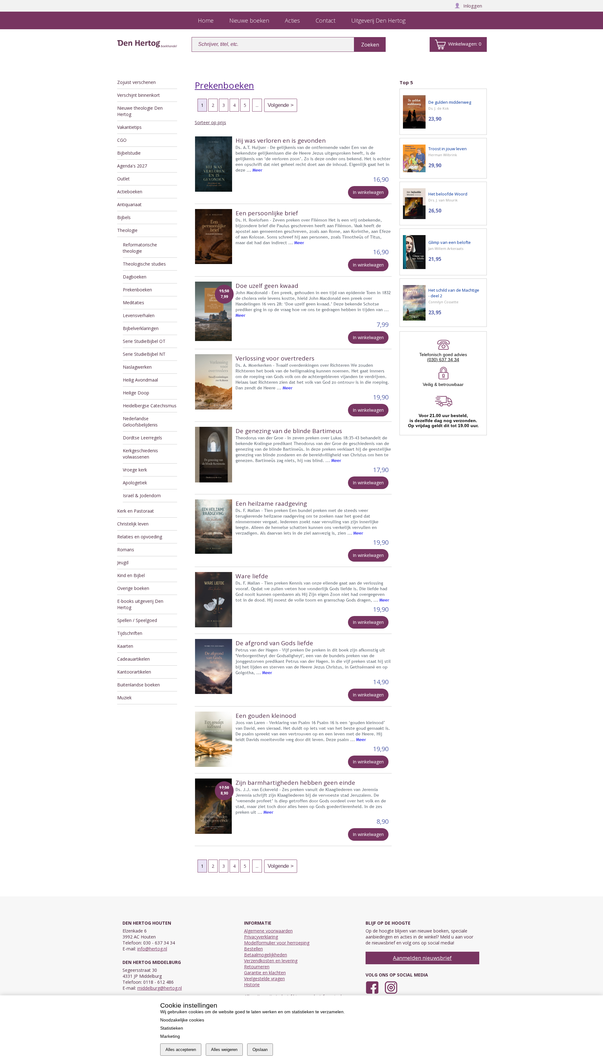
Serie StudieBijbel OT (144, 341)
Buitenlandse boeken (138, 685)
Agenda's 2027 (132, 166)
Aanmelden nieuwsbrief (422, 957)
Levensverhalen (139, 315)
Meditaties (133, 302)
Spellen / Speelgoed (137, 620)
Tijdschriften (129, 633)
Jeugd (122, 562)
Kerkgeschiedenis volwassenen (140, 454)
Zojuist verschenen (136, 82)
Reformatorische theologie (140, 248)
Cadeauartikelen (133, 659)
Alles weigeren (224, 1049)
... (257, 105)
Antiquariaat (129, 204)
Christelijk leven (133, 524)
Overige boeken (133, 588)
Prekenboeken (137, 290)
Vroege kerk (135, 470)
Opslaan (260, 1049)
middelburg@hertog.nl (159, 988)
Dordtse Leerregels (142, 438)
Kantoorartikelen (134, 672)
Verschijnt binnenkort (138, 95)
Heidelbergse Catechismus (150, 406)
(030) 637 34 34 (443, 359)
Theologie (127, 230)
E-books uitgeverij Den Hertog (140, 604)
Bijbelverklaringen (141, 328)
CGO (122, 140)
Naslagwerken (137, 367)
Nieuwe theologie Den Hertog (140, 111)
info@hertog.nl (152, 949)
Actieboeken (129, 192)
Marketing (170, 1036)
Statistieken (171, 1028)
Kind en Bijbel (131, 575)
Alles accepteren (181, 1049)
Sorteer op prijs (210, 122)
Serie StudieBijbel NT (144, 354)
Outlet (123, 179)
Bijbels (124, 217)
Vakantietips (129, 127)
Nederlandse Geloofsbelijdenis (140, 421)
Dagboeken (134, 277)
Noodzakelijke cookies (182, 1019)
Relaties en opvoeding (139, 537)
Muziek (124, 698)
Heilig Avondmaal (140, 380)
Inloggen (472, 6)
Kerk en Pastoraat (135, 511)
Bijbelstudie (129, 153)
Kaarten (125, 646)
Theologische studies (144, 264)
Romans (125, 550)
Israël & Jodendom (142, 495)
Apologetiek (135, 483)
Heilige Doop (136, 393)
